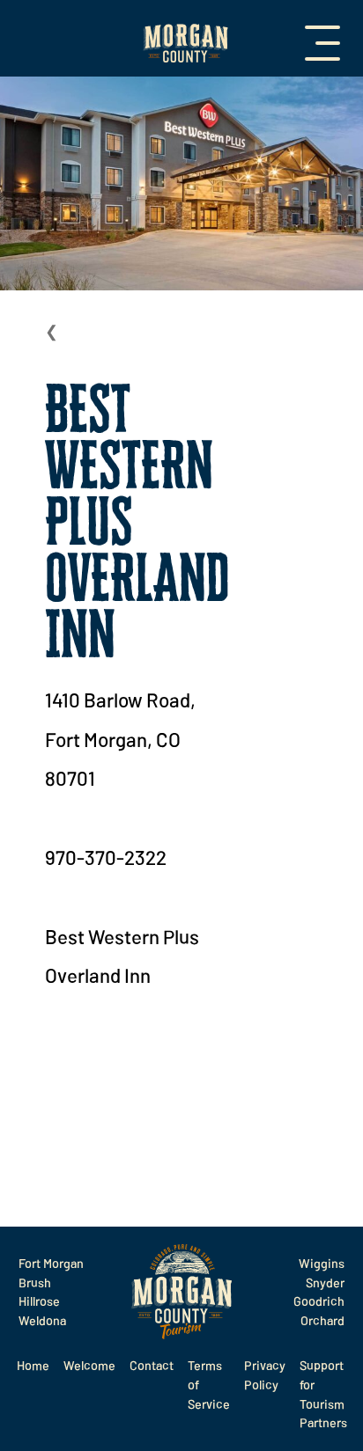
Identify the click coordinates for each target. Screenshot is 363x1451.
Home (33, 1365)
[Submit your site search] (24, 1427)
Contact (152, 1365)
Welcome (89, 1365)
